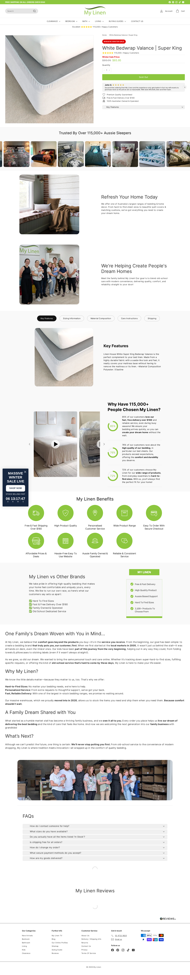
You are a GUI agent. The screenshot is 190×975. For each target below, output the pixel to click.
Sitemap (55, 946)
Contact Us (86, 946)
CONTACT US (137, 21)
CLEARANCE (52, 21)
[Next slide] (104, 444)
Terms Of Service (88, 953)
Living (24, 946)
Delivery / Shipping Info (91, 939)
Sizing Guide (57, 950)
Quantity (106, 65)
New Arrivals (27, 936)
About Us (85, 936)
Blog (53, 939)
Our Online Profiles (60, 943)
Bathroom (26, 943)
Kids (23, 950)
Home (104, 35)
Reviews (55, 953)
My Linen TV (57, 936)
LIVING (98, 21)
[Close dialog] (25, 472)
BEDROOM (70, 21)
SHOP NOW (15, 488)
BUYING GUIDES (116, 21)
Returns (84, 943)
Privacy (84, 950)
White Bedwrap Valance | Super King (123, 35)
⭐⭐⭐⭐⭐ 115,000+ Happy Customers (120, 53)
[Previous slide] (30, 444)
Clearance (26, 953)
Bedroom (25, 939)
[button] (102, 87)
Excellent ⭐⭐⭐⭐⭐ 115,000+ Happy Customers (95, 27)
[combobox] (21, 11)
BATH (85, 21)
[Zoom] (49, 79)
